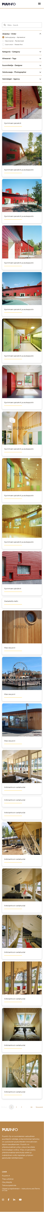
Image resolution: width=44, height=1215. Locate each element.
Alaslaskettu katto (11, 601)
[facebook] (8, 1199)
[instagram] (3, 1199)
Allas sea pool (9, 648)
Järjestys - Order (9, 34)
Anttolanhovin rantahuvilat (14, 787)
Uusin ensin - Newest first (14, 44)
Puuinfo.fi (6, 1176)
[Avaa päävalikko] (39, 3)
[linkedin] (14, 1199)
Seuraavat (39, 1107)
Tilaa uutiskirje (8, 1179)
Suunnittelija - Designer (12, 65)
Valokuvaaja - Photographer (14, 72)
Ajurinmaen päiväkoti (12, 588)
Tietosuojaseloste (9, 1185)
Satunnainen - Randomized (14, 41)
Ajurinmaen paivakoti (12, 123)
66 (31, 1107)
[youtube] (20, 1199)
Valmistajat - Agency (11, 79)
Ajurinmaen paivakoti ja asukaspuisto (19, 170)
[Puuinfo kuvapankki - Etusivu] (9, 4)
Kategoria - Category (11, 52)
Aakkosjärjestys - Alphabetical (15, 37)
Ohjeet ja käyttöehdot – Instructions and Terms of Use (21, 1189)
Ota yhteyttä (7, 1182)
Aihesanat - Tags (9, 58)
